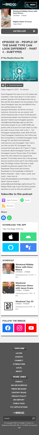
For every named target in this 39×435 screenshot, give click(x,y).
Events (19, 382)
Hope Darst (17, 24)
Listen (19, 353)
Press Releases (18, 389)
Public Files (19, 403)
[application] (19, 71)
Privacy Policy (19, 396)
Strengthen (19, 364)
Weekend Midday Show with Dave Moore (25, 12)
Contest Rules (19, 392)
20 (19, 79)
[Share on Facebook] (3, 217)
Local (19, 368)
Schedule (8, 260)
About (19, 371)
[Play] (4, 79)
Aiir (19, 427)
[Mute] (16, 79)
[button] (19, 71)
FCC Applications (19, 407)
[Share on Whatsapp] (9, 217)
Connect (19, 360)
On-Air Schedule (19, 385)
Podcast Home (3, 85)
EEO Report (18, 400)
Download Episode (15, 85)
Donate (19, 357)
